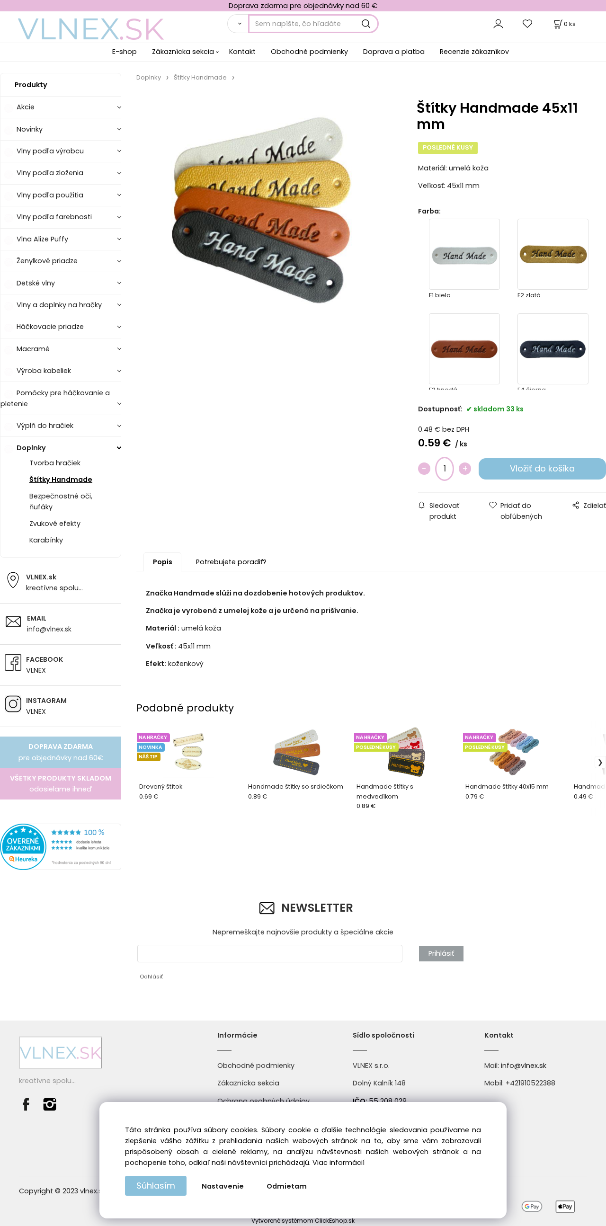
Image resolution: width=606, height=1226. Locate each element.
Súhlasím (155, 1185)
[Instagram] (50, 1104)
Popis (162, 562)
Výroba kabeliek (44, 370)
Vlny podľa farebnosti (54, 217)
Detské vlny (36, 283)
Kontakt (242, 51)
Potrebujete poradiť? (231, 562)
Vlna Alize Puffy (42, 239)
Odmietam (287, 1186)
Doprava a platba (394, 51)
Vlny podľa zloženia (50, 173)
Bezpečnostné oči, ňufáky (60, 501)
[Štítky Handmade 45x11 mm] (265, 207)
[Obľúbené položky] (528, 23)
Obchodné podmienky (309, 51)
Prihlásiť (441, 953)
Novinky (30, 129)
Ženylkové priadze (47, 261)
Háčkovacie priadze (50, 326)
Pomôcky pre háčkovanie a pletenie (55, 398)
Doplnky (31, 448)
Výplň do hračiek (45, 425)
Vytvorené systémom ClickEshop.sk (303, 1221)
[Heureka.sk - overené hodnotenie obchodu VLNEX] (60, 846)
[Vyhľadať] (237, 23)
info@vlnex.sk (49, 629)
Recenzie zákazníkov (474, 51)
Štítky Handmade (60, 479)
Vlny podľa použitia (50, 195)
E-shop (124, 51)
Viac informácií (338, 1162)
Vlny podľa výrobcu (50, 151)
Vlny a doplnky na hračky (59, 305)
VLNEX (36, 670)
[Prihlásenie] (498, 23)
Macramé (33, 349)
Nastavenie (223, 1186)
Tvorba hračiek (54, 463)
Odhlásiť (151, 976)
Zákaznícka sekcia (183, 51)
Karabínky (46, 540)
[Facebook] (28, 1104)
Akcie (26, 107)
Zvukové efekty (54, 523)
